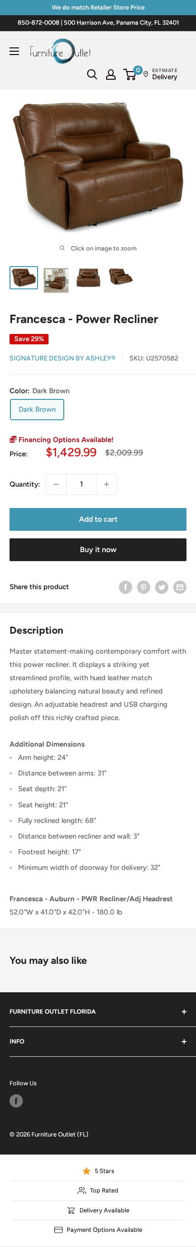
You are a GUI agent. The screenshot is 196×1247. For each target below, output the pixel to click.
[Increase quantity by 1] (107, 484)
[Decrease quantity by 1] (56, 484)
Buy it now (98, 549)
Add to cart (98, 519)
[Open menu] (14, 51)
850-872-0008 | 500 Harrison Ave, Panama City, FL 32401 (98, 22)
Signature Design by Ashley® (63, 358)
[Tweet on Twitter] (161, 587)
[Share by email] (179, 587)
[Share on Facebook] (125, 587)
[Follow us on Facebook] (16, 1101)
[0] (130, 74)
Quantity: (25, 484)
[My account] (111, 74)
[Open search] (92, 74)
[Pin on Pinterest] (143, 587)
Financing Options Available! (65, 439)
